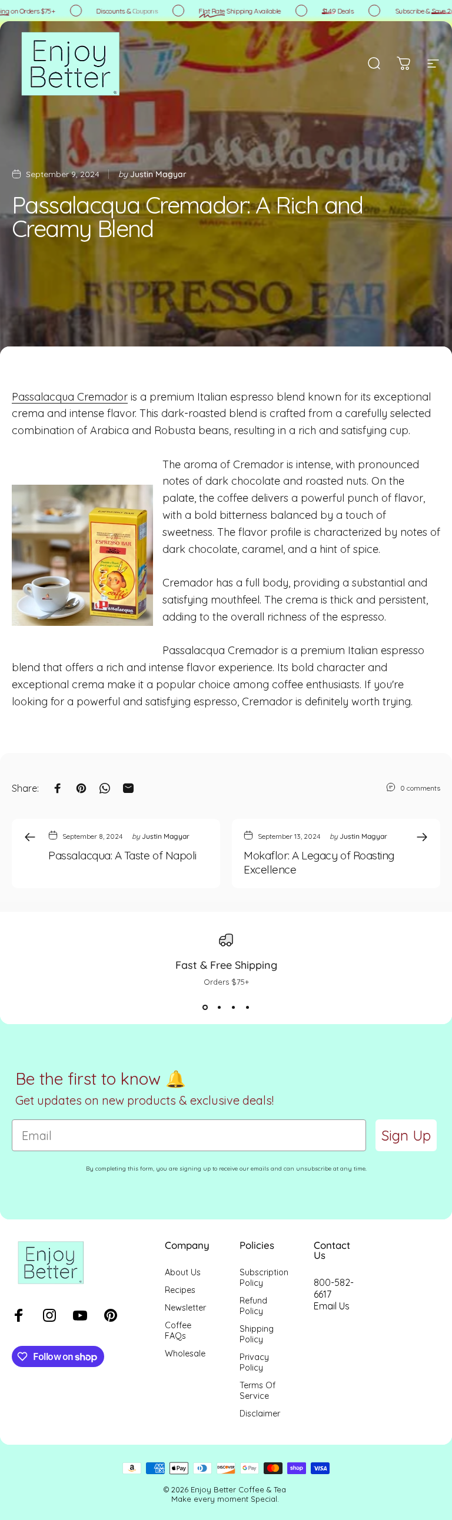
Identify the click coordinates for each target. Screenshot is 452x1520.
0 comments (420, 788)
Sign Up (406, 1135)
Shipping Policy (257, 1334)
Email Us (332, 1306)
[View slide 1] (205, 1008)
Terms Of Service (257, 1390)
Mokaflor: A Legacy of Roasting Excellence (319, 862)
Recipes (180, 1290)
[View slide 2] (219, 1008)
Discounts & (118, 10)
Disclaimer (260, 1413)
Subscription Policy (264, 1277)
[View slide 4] (247, 1008)
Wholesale (185, 1353)
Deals (330, 10)
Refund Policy (253, 1305)
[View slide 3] (233, 1008)
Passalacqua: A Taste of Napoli (122, 855)
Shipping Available (232, 10)
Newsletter (185, 1307)
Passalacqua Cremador (70, 397)
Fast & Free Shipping (226, 965)
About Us (183, 1272)
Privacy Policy (254, 1362)
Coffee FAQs (178, 1330)
